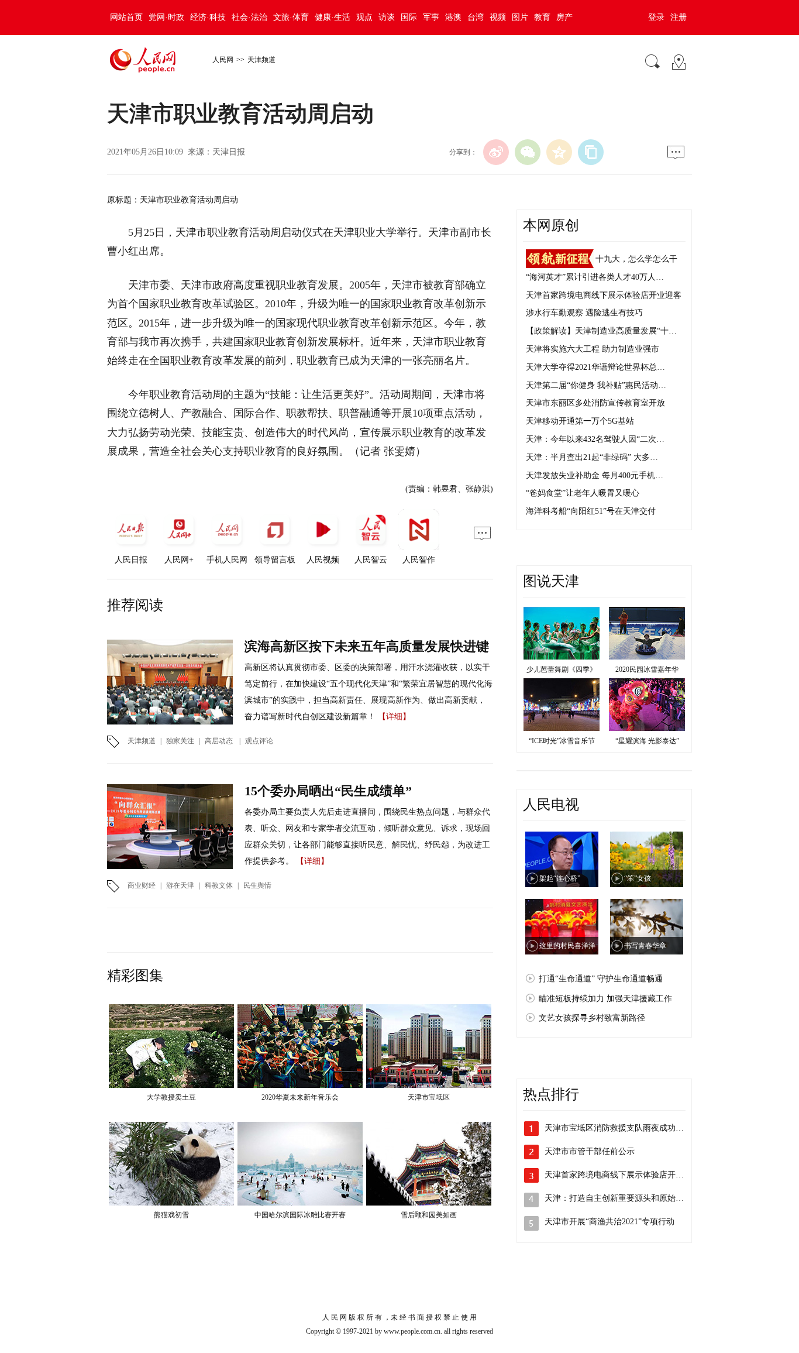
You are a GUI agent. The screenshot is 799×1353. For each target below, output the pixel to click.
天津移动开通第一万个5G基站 (580, 421)
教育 (542, 17)
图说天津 (551, 581)
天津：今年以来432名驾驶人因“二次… (595, 439)
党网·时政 (166, 17)
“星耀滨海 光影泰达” (647, 741)
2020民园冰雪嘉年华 (647, 669)
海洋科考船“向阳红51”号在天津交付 (591, 511)
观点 (364, 17)
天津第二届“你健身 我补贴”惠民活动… (596, 385)
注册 (678, 17)
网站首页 (126, 17)
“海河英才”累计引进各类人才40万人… (595, 277)
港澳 (453, 17)
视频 (498, 17)
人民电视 (551, 804)
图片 (520, 17)
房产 (564, 17)
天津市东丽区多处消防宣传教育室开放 (595, 403)
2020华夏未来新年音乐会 (300, 1097)
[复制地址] (591, 152)
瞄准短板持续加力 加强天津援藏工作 (605, 998)
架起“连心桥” (559, 878)
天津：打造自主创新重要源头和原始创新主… (626, 1198)
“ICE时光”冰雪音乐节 (562, 741)
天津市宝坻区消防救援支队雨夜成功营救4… (624, 1128)
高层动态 (219, 741)
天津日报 (228, 151)
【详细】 (394, 716)
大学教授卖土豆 (171, 1097)
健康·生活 (332, 17)
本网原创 (551, 225)
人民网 (222, 60)
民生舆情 (257, 885)
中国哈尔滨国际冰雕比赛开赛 (300, 1215)
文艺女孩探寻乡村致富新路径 (592, 1018)
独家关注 (180, 741)
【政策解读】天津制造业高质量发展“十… (601, 331)
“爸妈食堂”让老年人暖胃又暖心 (582, 493)
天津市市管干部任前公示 (590, 1151)
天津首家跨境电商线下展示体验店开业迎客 (603, 295)
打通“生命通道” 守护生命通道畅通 (601, 978)
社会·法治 (249, 17)
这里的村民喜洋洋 (567, 946)
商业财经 (142, 885)
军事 (431, 17)
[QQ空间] (559, 152)
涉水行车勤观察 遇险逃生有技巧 (584, 312)
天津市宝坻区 (429, 1097)
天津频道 (261, 60)
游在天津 (180, 885)
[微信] (527, 152)
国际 (409, 17)
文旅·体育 (291, 17)
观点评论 (259, 741)
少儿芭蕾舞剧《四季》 (561, 669)
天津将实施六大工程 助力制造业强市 (592, 349)
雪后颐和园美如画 (429, 1215)
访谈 (386, 17)
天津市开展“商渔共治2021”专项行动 (609, 1221)
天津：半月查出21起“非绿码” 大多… (592, 457)
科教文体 (219, 885)
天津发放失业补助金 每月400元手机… (594, 475)
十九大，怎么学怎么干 (636, 259)
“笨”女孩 (637, 878)
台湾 (475, 17)
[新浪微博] (496, 152)
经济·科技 (208, 17)
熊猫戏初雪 (171, 1215)
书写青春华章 (645, 946)
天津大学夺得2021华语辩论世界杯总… (595, 367)
